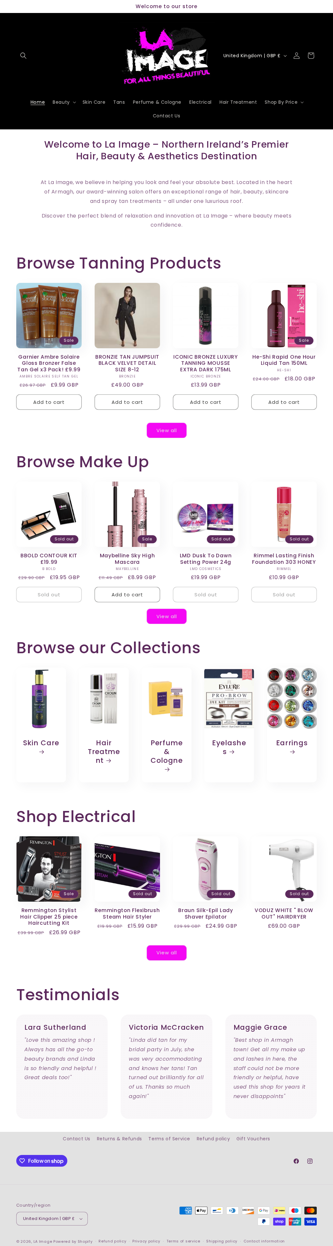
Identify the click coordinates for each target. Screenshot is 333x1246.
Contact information (264, 1241)
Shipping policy (221, 1241)
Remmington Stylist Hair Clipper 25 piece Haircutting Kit (48, 916)
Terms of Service (169, 1138)
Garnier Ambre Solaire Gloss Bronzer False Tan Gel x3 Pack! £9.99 (49, 363)
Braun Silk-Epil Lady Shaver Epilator (205, 913)
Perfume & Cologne (166, 751)
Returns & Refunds (119, 1138)
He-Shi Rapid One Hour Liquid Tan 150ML (283, 360)
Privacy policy (146, 1241)
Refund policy (213, 1138)
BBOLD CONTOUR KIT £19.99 (48, 558)
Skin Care (41, 743)
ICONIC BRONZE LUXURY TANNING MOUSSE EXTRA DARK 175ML (205, 363)
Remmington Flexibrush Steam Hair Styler (127, 913)
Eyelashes (229, 747)
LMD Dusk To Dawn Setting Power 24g (206, 558)
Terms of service (183, 1241)
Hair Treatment (104, 751)
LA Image (42, 1241)
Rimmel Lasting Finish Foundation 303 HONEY (284, 558)
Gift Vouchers (253, 1138)
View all (166, 430)
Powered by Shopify (73, 1241)
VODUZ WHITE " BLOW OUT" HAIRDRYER (284, 913)
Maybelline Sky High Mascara (127, 558)
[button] (23, 55)
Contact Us (76, 1138)
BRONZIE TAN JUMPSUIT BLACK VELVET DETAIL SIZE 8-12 (127, 363)
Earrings (292, 743)
